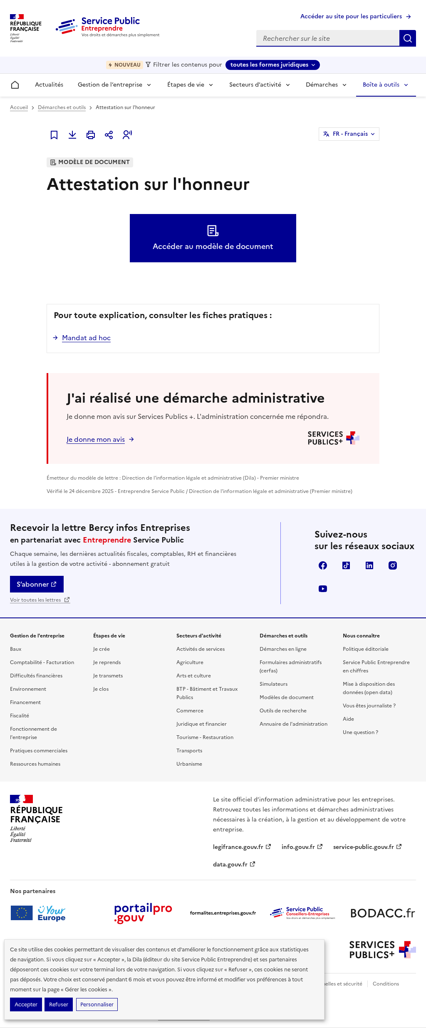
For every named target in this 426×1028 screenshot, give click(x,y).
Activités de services (200, 649)
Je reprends (107, 662)
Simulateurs (273, 684)
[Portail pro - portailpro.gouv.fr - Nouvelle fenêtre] (143, 913)
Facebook (323, 565)
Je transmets (108, 676)
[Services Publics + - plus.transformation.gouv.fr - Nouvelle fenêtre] (382, 949)
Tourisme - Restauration (204, 737)
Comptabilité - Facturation (42, 662)
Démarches (322, 84)
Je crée (101, 649)
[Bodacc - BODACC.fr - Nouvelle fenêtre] (382, 913)
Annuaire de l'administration (293, 724)
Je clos (101, 689)
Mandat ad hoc (86, 338)
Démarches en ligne (283, 649)
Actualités (49, 84)
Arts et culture (193, 676)
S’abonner (33, 584)
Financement (25, 702)
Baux (15, 649)
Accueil (19, 107)
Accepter (26, 1004)
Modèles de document (287, 697)
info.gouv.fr (298, 847)
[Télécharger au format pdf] (72, 134)
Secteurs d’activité (255, 84)
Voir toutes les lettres (36, 600)
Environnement (28, 689)
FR (350, 133)
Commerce (189, 710)
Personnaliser (97, 1004)
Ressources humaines (35, 764)
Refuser (58, 1004)
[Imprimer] (90, 134)
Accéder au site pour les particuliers (351, 16)
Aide (348, 719)
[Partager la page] (109, 134)
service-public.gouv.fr (363, 847)
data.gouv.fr (230, 864)
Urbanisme (189, 764)
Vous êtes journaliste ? (369, 705)
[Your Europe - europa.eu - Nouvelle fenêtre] (41, 913)
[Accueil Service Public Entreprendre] (109, 35)
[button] (127, 134)
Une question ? (360, 732)
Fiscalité (19, 715)
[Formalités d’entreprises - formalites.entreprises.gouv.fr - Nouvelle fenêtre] (223, 913)
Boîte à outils (381, 84)
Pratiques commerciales (38, 750)
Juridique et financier (201, 724)
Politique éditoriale (366, 649)
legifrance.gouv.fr (238, 847)
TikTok (346, 565)
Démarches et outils (62, 107)
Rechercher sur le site (407, 38)
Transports (189, 750)
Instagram (392, 565)
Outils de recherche (283, 710)
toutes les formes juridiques (269, 64)
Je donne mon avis (96, 439)
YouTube (323, 588)
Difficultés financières (36, 676)
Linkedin (369, 565)
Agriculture (189, 662)
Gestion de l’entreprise (110, 84)
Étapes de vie (185, 84)
